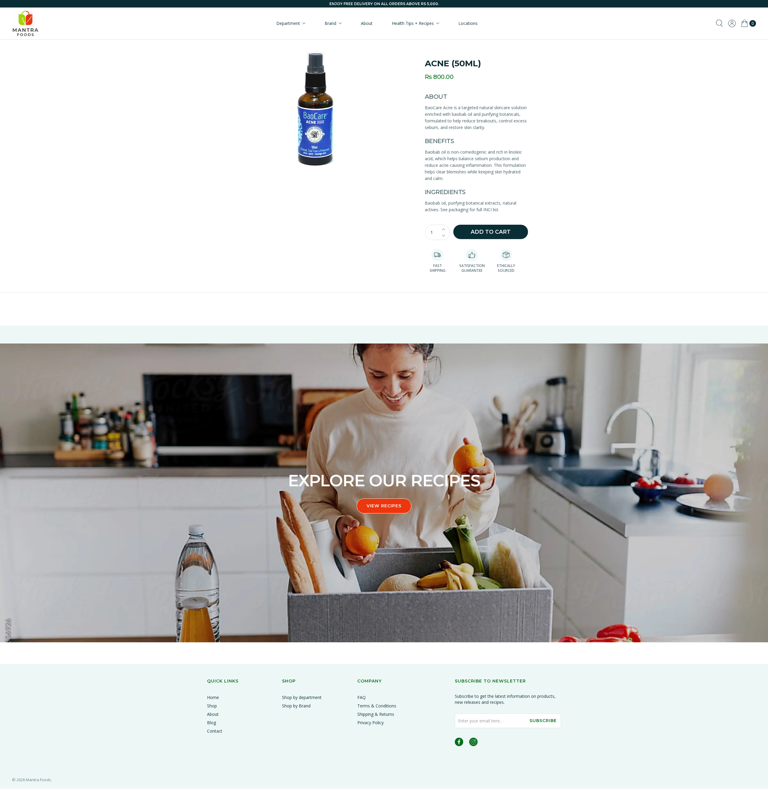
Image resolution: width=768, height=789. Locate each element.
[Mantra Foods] (25, 23)
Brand (330, 23)
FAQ (361, 697)
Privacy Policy (370, 722)
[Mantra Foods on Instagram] (473, 743)
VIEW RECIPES (384, 506)
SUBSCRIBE (543, 720)
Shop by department (302, 697)
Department (288, 23)
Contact (214, 731)
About (367, 23)
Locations (468, 23)
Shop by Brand (296, 706)
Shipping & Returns (375, 714)
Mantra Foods (38, 779)
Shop (212, 706)
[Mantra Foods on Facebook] (459, 743)
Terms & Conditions (376, 706)
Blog (211, 722)
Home (213, 697)
